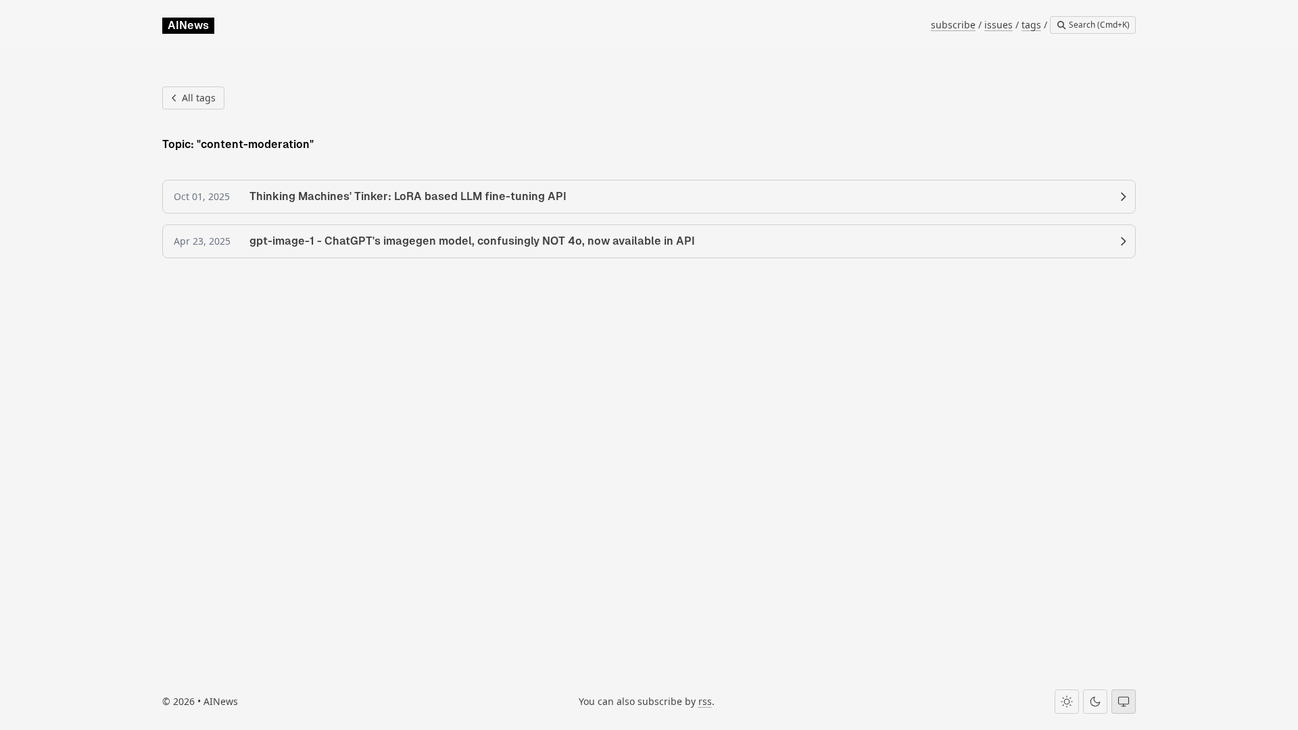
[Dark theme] (1095, 701)
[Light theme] (1067, 701)
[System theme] (1123, 701)
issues (998, 24)
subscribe (953, 24)
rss (705, 701)
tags (1031, 24)
